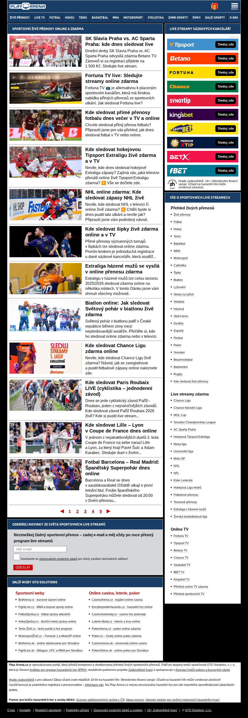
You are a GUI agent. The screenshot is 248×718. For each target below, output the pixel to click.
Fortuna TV (181, 536)
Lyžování (180, 287)
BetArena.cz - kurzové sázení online (42, 599)
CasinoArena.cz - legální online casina (117, 599)
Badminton (181, 367)
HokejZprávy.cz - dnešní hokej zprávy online (47, 621)
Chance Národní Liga (188, 408)
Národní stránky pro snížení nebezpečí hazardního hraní (182, 700)
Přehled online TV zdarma (191, 586)
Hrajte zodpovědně (21, 679)
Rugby (178, 374)
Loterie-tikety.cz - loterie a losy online (116, 621)
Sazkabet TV (182, 565)
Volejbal (179, 301)
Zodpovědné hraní (140, 670)
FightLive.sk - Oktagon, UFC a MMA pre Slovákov (50, 650)
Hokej (177, 229)
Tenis (177, 236)
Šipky (177, 272)
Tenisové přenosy (185, 502)
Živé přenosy (182, 214)
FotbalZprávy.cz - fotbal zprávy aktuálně (44, 614)
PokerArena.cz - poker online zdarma (116, 628)
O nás (11, 710)
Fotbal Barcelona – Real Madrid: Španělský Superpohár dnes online (122, 467)
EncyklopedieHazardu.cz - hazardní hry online (122, 607)
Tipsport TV (181, 543)
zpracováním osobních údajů (58, 559)
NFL (176, 473)
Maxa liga (180, 444)
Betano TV (180, 550)
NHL (177, 466)
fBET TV (179, 572)
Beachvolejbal (183, 359)
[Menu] (235, 6)
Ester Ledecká (183, 480)
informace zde (94, 685)
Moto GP (179, 458)
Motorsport (181, 258)
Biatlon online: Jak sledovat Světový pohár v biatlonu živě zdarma (119, 308)
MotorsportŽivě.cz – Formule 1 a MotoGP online (49, 636)
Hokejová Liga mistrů (188, 487)
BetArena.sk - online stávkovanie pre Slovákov (48, 643)
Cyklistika (180, 265)
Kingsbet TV (182, 579)
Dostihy (179, 323)
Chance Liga (182, 400)
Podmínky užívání (77, 710)
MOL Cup (180, 415)
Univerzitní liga (183, 451)
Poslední (109, 511)
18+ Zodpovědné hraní (162, 710)
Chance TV (181, 557)
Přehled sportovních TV (189, 594)
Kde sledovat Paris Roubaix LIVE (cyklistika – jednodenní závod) (118, 388)
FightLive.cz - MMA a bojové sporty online (45, 607)
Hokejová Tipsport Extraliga (192, 437)
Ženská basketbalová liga (190, 516)
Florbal (178, 338)
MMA (177, 251)
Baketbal (179, 243)
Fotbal (178, 222)
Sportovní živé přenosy (33, 29)
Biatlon (178, 280)
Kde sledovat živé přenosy (191, 381)
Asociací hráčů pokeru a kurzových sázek (203, 670)
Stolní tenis (181, 316)
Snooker (179, 352)
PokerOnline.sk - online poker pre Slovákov (120, 650)
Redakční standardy (48, 710)
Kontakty (25, 710)
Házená (179, 309)
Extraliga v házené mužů (190, 509)
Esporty (179, 330)
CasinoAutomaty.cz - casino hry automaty (119, 614)
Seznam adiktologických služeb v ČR (100, 700)
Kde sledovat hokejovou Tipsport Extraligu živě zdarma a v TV (120, 155)
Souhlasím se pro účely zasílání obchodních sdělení (74, 559)
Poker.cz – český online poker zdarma (116, 636)
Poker (177, 345)
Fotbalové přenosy (186, 495)
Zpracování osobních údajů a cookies (118, 710)
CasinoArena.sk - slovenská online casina (119, 643)
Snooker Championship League (195, 422)
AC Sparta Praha (185, 429)
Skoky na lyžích (184, 294)
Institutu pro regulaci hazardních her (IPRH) (58, 670)
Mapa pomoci (135, 700)
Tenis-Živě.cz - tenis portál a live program (45, 628)
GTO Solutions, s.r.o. (198, 710)
